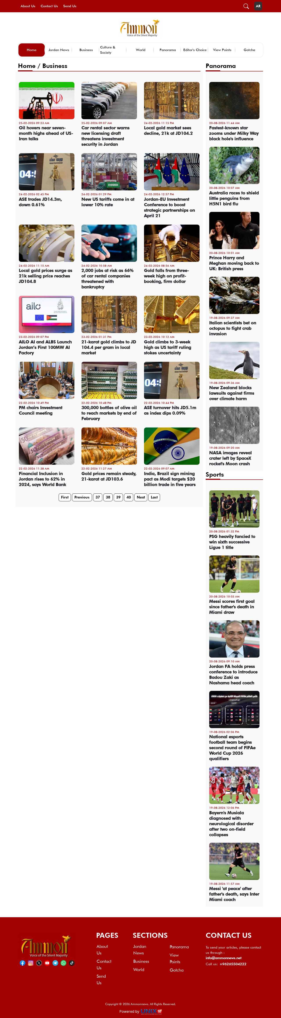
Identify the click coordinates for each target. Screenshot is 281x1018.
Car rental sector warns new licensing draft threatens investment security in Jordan (105, 136)
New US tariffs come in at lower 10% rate (107, 202)
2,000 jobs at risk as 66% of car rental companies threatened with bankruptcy (107, 278)
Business (86, 50)
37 (97, 497)
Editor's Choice (195, 50)
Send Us (69, 6)
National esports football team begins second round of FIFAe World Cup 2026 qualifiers (232, 747)
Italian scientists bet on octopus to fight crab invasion (232, 328)
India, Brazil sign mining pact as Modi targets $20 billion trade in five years (170, 479)
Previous (82, 497)
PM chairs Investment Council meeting (40, 410)
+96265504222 (233, 964)
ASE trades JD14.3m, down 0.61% (40, 202)
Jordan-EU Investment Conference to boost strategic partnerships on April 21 (169, 207)
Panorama (168, 50)
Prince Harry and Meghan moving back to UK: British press (234, 263)
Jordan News (59, 50)
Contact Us (49, 6)
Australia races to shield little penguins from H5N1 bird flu (234, 198)
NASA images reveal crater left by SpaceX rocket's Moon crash (230, 458)
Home (31, 50)
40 (128, 497)
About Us (28, 6)
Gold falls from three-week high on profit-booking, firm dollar (166, 276)
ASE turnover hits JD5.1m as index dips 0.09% (170, 410)
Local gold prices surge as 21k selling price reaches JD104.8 (45, 276)
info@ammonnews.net (223, 958)
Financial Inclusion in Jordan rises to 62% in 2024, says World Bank (42, 479)
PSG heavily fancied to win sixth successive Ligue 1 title (232, 542)
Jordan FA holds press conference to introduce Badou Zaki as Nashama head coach (233, 674)
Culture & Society (107, 50)
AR (258, 6)
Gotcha (249, 50)
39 (118, 497)
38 (108, 497)
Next (141, 497)
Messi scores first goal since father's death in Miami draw (232, 607)
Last (154, 497)
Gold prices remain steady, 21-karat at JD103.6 (108, 476)
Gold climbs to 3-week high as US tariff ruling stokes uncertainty (167, 347)
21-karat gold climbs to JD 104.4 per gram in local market (108, 347)
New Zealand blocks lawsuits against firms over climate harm (231, 393)
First (64, 497)
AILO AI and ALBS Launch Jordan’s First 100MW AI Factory (45, 347)
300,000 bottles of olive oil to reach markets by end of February (109, 413)
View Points (222, 50)
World (140, 50)
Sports (215, 474)
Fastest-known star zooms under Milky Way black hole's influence (234, 133)
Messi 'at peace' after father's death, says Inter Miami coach (234, 894)
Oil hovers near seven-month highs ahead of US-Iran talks (46, 133)
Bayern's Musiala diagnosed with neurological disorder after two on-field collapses (231, 823)
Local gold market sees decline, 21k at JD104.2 (168, 130)
